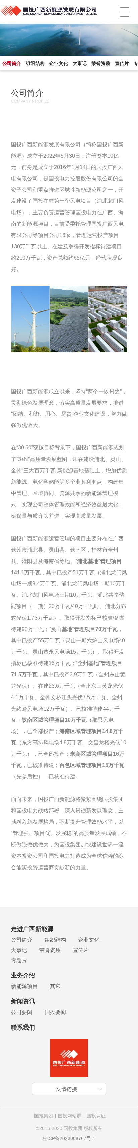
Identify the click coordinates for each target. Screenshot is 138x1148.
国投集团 (43, 1115)
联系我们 (23, 1027)
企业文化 (58, 63)
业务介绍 (23, 975)
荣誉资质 (100, 63)
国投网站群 (69, 1115)
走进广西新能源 (32, 929)
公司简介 (11, 63)
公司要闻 (21, 1012)
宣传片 (122, 63)
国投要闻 (55, 1012)
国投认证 (96, 1115)
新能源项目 (24, 986)
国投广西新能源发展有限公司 (48, 12)
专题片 (19, 960)
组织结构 (35, 63)
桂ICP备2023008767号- (68, 1138)
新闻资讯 (23, 1001)
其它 (55, 986)
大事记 (80, 63)
